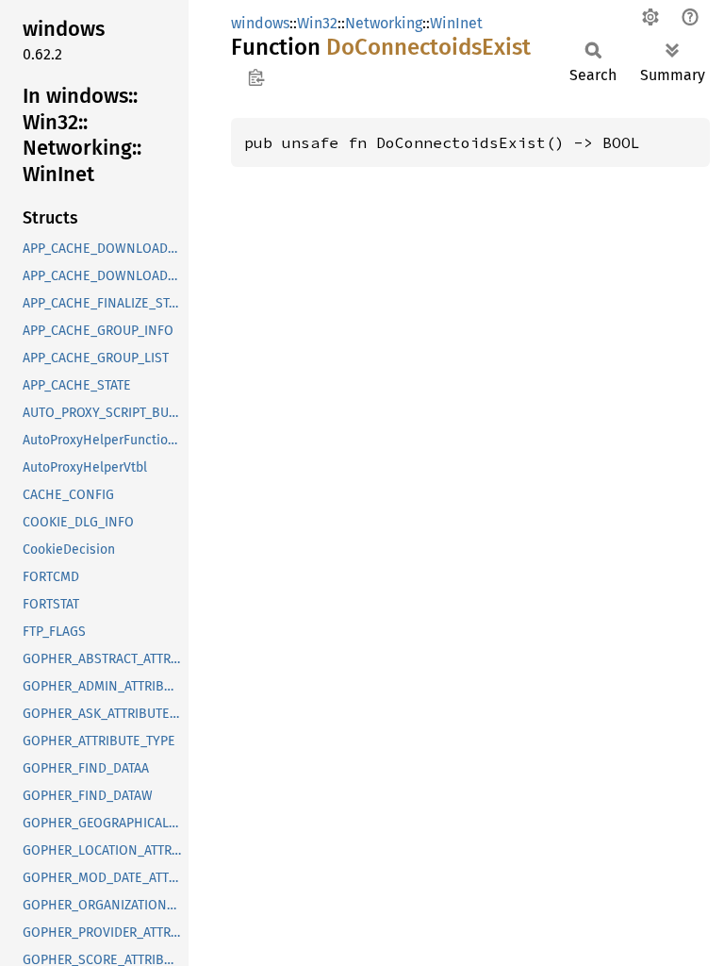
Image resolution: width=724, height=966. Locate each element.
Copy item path (256, 77)
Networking (383, 23)
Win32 (317, 23)
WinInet (456, 23)
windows (260, 23)
